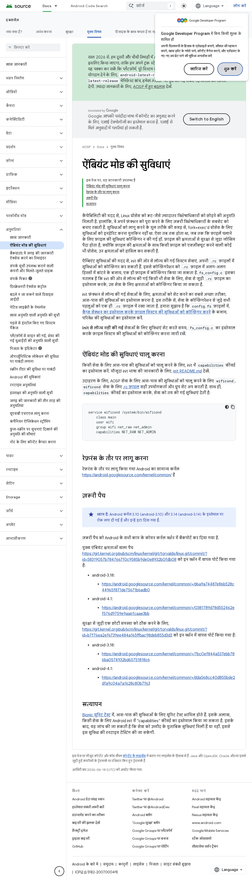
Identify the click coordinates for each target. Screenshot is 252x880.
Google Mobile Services (210, 830)
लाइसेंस (138, 864)
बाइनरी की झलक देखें (86, 822)
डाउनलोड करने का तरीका (88, 815)
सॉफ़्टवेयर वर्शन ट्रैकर (205, 846)
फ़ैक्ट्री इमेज (80, 830)
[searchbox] (33, 47)
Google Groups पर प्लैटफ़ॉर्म (152, 830)
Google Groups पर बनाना (150, 838)
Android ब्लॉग (142, 815)
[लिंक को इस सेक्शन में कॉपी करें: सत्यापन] (107, 705)
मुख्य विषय (94, 32)
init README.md (187, 371)
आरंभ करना (44, 32)
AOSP (86, 147)
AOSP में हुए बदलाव (149, 86)
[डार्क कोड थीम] (227, 407)
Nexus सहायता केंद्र (205, 815)
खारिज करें (199, 69)
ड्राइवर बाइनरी (81, 838)
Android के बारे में (85, 864)
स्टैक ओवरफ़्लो (201, 838)
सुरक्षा (69, 32)
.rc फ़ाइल (131, 387)
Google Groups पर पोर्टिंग (150, 846)
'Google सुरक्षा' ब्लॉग (146, 822)
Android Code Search (89, 6)
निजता (153, 864)
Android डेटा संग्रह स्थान (88, 799)
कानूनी (123, 864)
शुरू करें (230, 69)
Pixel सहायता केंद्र (203, 807)
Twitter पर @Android (147, 799)
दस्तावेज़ (12, 20)
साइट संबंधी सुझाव (176, 864)
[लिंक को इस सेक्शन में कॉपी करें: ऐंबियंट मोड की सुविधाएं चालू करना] (169, 355)
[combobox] (150, 5)
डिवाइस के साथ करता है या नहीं (136, 32)
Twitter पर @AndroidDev (151, 807)
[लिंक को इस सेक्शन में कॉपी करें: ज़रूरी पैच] (110, 496)
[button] (29, 78)
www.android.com (206, 822)
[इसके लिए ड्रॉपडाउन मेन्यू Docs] (58, 6)
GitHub (77, 846)
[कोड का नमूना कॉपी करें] (233, 407)
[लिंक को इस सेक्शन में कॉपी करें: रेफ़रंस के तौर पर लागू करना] (153, 459)
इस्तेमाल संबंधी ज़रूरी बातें (88, 807)
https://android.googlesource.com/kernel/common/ (127, 475)
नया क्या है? (14, 32)
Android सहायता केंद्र (206, 799)
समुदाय (108, 864)
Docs (47, 6)
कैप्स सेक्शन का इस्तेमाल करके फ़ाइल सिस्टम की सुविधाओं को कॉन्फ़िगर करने (146, 312)
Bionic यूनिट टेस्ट (96, 715)
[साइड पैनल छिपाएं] (59, 871)
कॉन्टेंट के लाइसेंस (134, 756)
